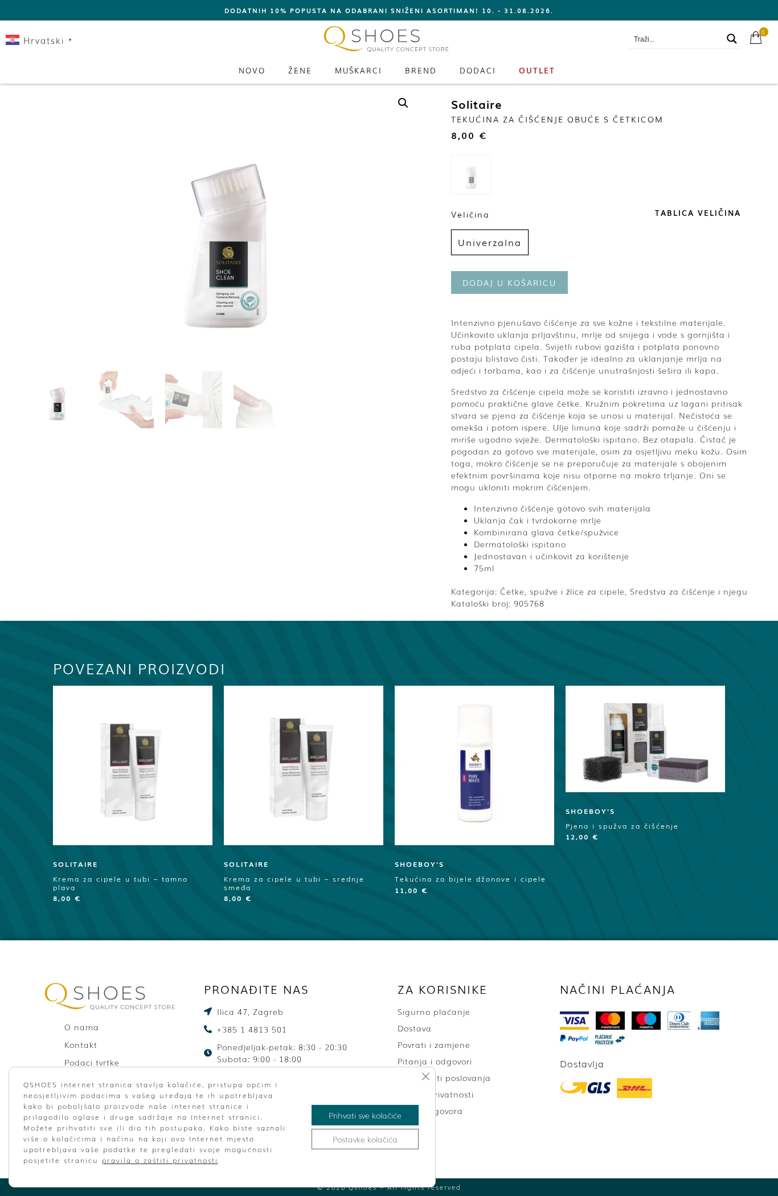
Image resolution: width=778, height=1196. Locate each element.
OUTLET (537, 70)
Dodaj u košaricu (509, 282)
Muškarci (358, 70)
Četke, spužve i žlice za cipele (562, 591)
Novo (252, 70)
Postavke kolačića (365, 1139)
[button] (403, 103)
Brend (421, 70)
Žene (300, 70)
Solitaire (476, 103)
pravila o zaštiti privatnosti (160, 1160)
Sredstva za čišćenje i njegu (689, 591)
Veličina (470, 214)
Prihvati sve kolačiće (365, 1115)
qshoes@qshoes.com (573, 39)
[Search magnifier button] (732, 38)
